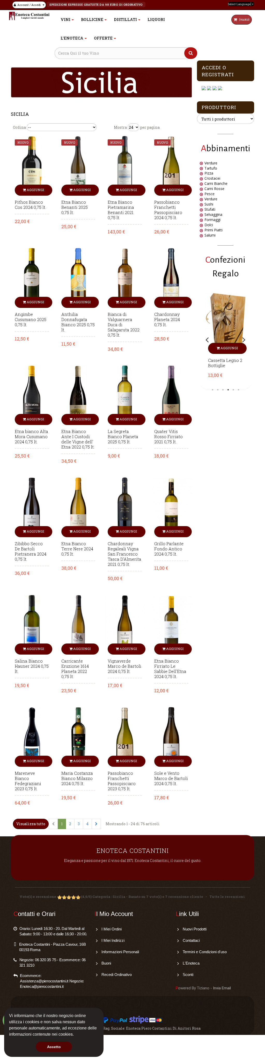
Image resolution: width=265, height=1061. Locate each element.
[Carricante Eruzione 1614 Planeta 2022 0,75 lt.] (78, 624)
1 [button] (212, 389)
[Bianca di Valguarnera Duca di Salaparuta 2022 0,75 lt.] (125, 277)
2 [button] (217, 389)
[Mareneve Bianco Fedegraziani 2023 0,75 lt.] (32, 736)
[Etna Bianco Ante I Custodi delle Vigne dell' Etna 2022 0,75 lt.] (78, 394)
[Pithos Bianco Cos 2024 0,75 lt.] (32, 165)
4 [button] (228, 389)
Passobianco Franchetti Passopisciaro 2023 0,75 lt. (122, 781)
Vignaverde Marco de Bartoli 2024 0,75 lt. (124, 666)
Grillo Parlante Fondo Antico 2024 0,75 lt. (168, 549)
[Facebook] (204, 88)
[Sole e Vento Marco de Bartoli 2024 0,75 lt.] (171, 736)
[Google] (209, 88)
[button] (75, 1035)
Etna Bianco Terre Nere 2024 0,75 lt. (77, 549)
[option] (226, 340)
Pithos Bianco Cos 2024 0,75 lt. (30, 205)
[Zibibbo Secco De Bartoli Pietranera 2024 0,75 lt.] (32, 506)
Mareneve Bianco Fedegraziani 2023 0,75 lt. (28, 781)
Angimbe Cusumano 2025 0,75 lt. (30, 319)
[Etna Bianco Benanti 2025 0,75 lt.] (78, 165)
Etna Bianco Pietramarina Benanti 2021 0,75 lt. (121, 210)
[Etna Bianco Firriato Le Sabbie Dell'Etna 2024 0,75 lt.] (171, 624)
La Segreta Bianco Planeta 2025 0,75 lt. (123, 436)
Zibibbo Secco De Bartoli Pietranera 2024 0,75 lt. (30, 551)
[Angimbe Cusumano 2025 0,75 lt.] (32, 277)
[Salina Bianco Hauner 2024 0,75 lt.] (32, 624)
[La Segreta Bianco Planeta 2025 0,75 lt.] (125, 394)
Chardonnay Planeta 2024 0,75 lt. (167, 319)
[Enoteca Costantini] (29, 15)
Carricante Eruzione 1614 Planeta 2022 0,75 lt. (75, 668)
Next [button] (243, 339)
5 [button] (233, 389)
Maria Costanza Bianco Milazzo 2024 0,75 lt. (77, 778)
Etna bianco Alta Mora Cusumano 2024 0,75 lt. (31, 436)
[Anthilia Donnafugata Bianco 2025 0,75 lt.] (78, 277)
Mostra (120, 127)
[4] (73, 898)
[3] (69, 898)
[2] (64, 898)
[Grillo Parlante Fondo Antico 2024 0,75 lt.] (171, 506)
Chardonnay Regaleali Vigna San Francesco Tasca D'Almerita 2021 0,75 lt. (124, 554)
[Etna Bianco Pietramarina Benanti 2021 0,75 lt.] (125, 165)
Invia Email (222, 988)
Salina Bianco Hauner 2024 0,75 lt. (32, 666)
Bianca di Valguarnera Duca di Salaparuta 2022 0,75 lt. (123, 325)
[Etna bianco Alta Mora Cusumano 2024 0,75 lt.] (32, 394)
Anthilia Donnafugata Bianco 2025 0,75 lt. (78, 322)
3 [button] (222, 389)
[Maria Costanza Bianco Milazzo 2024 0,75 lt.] (78, 736)
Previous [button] (207, 339)
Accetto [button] (54, 1047)
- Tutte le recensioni (132, 896)
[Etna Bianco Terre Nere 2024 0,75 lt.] (78, 506)
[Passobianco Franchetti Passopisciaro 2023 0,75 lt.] (125, 736)
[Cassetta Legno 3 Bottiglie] (225, 323)
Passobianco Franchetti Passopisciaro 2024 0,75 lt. (168, 210)
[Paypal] (220, 88)
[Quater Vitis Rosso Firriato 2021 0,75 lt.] (171, 394)
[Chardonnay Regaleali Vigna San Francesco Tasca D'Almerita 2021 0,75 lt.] (125, 506)
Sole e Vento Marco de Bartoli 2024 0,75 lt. (171, 778)
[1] (59, 898)
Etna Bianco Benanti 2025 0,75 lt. (74, 207)
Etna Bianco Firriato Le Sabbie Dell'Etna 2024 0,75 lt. (170, 668)
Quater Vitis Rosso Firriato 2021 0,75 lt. (168, 436)
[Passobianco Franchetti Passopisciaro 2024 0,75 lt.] (171, 165)
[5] (78, 898)
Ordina (19, 127)
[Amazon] (215, 88)
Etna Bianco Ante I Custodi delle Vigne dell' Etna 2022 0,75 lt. (77, 439)
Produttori (219, 107)
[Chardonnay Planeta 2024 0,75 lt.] (171, 277)
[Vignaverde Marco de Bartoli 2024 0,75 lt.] (125, 624)
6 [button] (238, 389)
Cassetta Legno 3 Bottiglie (225, 363)
